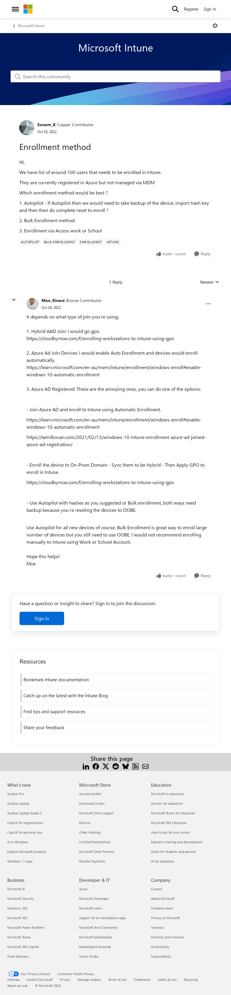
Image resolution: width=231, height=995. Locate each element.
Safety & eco (167, 979)
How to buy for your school (170, 832)
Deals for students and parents (173, 851)
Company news (162, 908)
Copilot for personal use (24, 832)
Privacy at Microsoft (165, 918)
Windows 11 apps (20, 861)
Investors (157, 927)
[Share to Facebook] (96, 766)
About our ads (17, 985)
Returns (85, 822)
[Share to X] (106, 766)
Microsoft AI (16, 889)
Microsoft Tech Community (98, 927)
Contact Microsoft (39, 979)
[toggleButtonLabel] (215, 25)
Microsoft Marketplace (95, 937)
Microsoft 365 (17, 918)
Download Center (92, 803)
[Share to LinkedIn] (86, 766)
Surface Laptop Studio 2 (24, 813)
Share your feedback (43, 727)
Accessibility (160, 946)
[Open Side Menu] (15, 9)
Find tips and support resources (54, 711)
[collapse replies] (13, 299)
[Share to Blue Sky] (125, 766)
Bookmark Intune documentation (56, 679)
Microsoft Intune (31, 25)
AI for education (162, 861)
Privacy (65, 979)
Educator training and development (176, 842)
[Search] (175, 9)
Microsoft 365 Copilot (23, 946)
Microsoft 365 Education (168, 822)
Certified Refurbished (94, 842)
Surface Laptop (18, 803)
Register (191, 9)
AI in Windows (17, 842)
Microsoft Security (20, 898)
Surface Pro (15, 793)
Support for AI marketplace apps (102, 918)
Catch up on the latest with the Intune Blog (65, 695)
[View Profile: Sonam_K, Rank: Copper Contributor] (26, 127)
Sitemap (13, 979)
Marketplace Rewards (95, 946)
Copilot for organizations (25, 822)
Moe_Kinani (53, 300)
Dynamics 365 (17, 908)
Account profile (90, 793)
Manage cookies (89, 979)
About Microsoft (162, 898)
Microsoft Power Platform (25, 927)
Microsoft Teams (19, 937)
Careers (156, 889)
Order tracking (89, 832)
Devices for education (167, 803)
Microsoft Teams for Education (173, 813)
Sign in (42, 618)
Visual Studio (88, 956)
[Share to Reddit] (115, 766)
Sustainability (161, 956)
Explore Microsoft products (26, 851)
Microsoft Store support (96, 813)
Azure (83, 889)
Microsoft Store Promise (96, 851)
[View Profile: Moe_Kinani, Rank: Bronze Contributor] (32, 304)
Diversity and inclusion (167, 937)
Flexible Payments (92, 861)
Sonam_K (46, 124)
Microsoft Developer (94, 898)
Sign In (210, 9)
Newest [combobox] (209, 282)
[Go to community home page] (27, 9)
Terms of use (117, 979)
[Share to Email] (145, 766)
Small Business (18, 956)
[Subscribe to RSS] (135, 766)
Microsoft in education (167, 793)
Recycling (191, 979)
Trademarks (142, 979)
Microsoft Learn (90, 908)
